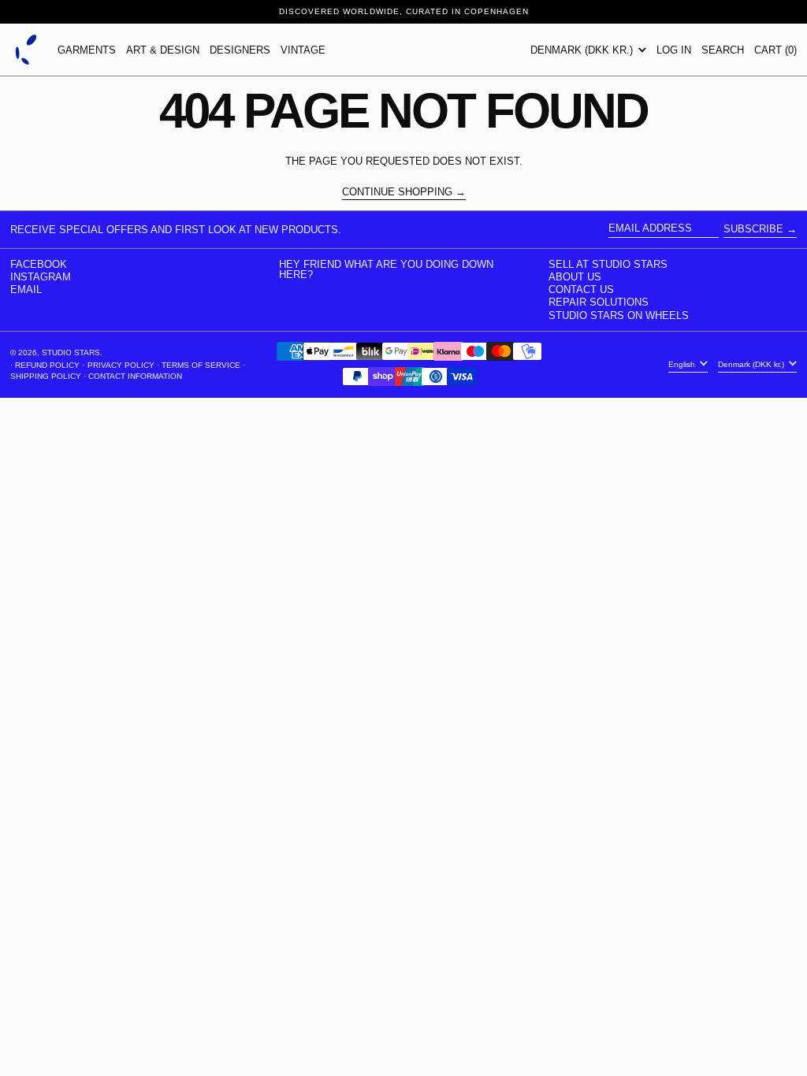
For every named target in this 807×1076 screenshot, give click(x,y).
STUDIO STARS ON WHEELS (619, 315)
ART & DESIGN (162, 50)
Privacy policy (120, 365)
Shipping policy (45, 376)
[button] (722, 50)
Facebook (38, 264)
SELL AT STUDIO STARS (608, 264)
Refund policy (47, 365)
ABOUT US (575, 277)
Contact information (135, 376)
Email (26, 289)
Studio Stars (71, 352)
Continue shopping (397, 192)
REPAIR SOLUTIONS (599, 302)
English (682, 364)
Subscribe (753, 229)
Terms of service (201, 365)
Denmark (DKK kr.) (583, 50)
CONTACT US (581, 289)
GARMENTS (87, 50)
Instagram (40, 277)
